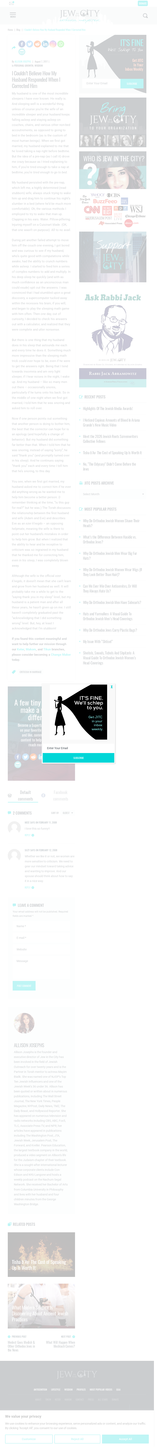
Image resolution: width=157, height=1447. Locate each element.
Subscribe (78, 758)
